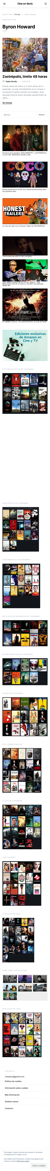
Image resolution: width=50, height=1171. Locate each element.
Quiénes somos (11, 1101)
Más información (12, 1095)
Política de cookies (23, 1161)
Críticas (9, 42)
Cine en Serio (25, 3)
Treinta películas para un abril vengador (17, 256)
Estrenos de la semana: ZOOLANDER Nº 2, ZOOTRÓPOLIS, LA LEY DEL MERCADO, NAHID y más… (24, 154)
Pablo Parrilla (11, 81)
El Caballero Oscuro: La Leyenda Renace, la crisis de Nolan (24, 322)
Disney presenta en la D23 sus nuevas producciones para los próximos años (24, 190)
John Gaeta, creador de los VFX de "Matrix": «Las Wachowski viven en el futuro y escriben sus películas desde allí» (22, 283)
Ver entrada (7, 103)
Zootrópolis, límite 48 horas (24, 76)
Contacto (9, 1108)
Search (42, 115)
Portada (17, 14)
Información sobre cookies (16, 1088)
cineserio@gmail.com (14, 1076)
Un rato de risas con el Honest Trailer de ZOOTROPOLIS (23, 226)
